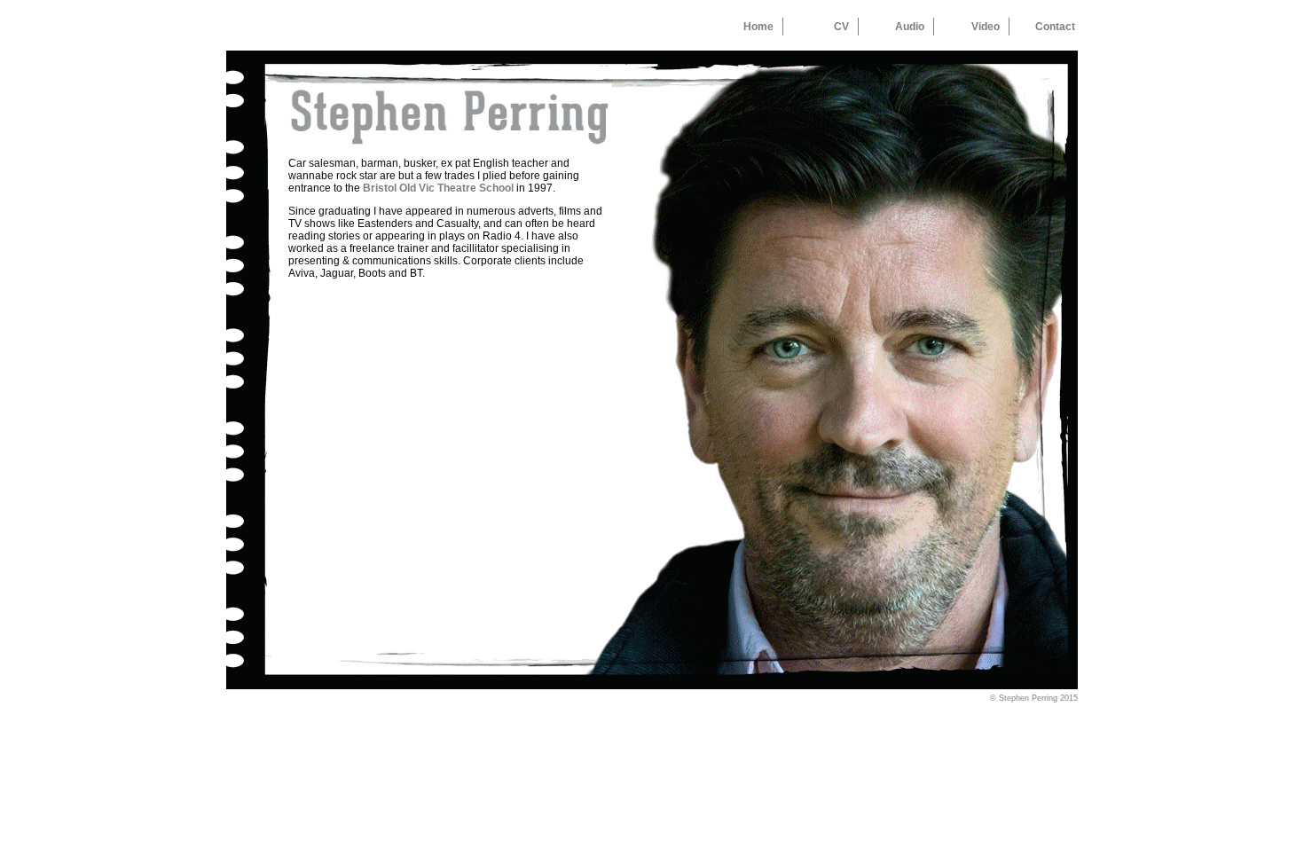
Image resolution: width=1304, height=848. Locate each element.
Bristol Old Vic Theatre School (438, 188)
